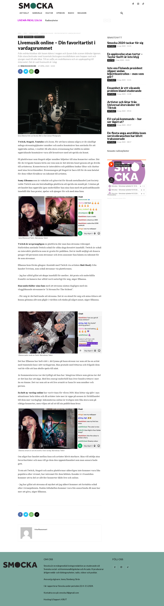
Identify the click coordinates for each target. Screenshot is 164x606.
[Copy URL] (36, 71)
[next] (108, 20)
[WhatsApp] (31, 71)
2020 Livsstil (39, 37)
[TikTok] (143, 4)
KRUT (64, 599)
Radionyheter (51, 20)
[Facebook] (133, 4)
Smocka (109, 198)
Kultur (111, 60)
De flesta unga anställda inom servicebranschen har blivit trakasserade (126, 135)
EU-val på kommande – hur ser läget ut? (124, 120)
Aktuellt (111, 46)
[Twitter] (25, 71)
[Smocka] (59, 5)
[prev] (105, 20)
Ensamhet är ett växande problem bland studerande (124, 89)
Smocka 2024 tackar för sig (125, 42)
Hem (19, 33)
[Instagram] (138, 4)
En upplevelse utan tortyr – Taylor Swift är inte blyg (125, 55)
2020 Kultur (33, 33)
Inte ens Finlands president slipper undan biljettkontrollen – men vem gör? (125, 72)
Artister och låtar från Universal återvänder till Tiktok (123, 104)
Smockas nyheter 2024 (119, 198)
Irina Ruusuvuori (28, 66)
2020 (25, 33)
